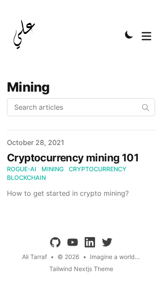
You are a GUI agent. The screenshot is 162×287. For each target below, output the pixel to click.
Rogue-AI (21, 169)
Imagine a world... (115, 256)
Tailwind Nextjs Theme (81, 268)
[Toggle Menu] (146, 34)
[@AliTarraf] (27, 34)
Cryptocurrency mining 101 (73, 157)
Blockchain (26, 177)
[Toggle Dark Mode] (129, 34)
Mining (52, 169)
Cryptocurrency (98, 169)
